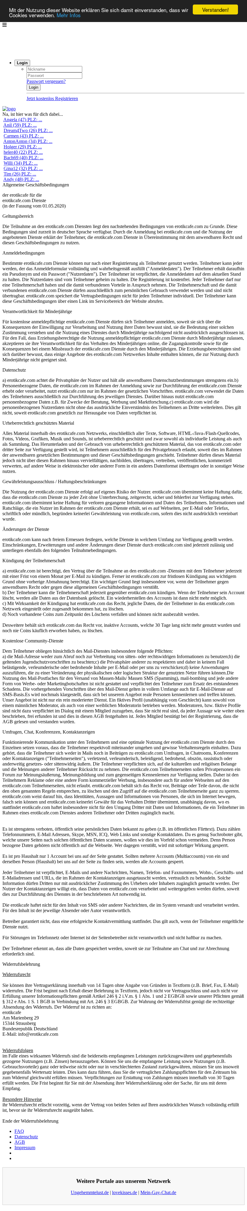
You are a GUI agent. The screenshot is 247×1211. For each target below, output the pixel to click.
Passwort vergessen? (46, 81)
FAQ (19, 1131)
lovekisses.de (124, 1192)
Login (33, 87)
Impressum (24, 1147)
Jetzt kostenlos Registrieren (52, 98)
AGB (19, 1142)
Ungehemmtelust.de (90, 1192)
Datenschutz (26, 1136)
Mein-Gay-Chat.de (158, 1192)
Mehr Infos (69, 15)
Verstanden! (215, 9)
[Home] (9, 108)
